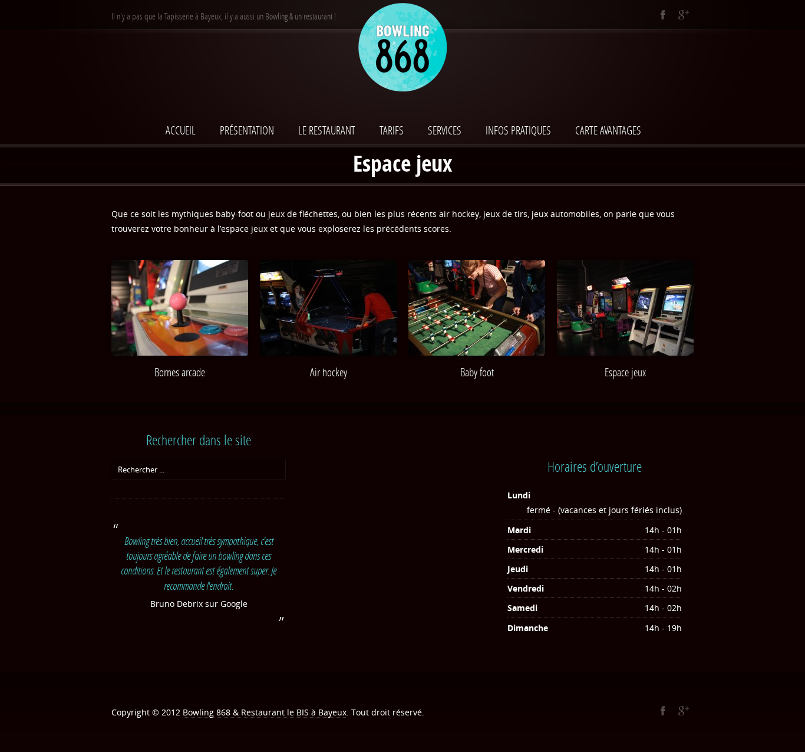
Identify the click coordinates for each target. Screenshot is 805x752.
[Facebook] (662, 14)
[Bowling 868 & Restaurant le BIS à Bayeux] (402, 49)
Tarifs (392, 130)
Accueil (181, 130)
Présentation (247, 130)
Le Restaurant (326, 130)
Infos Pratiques (518, 130)
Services (444, 130)
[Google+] (683, 14)
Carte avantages (608, 130)
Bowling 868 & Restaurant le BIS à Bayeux (265, 712)
